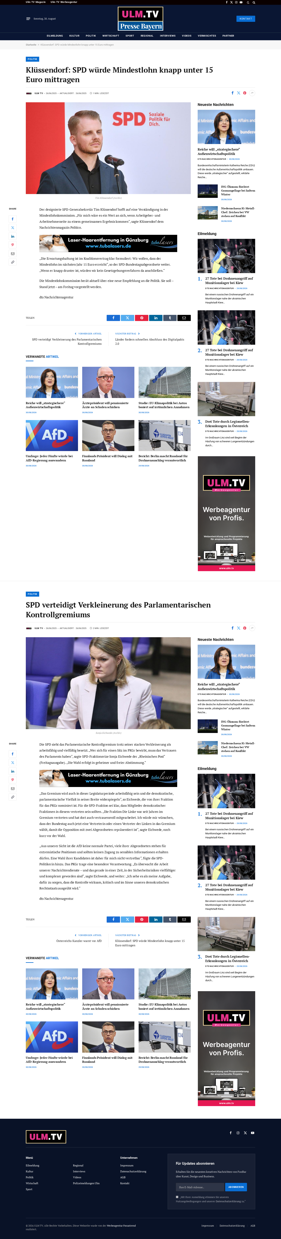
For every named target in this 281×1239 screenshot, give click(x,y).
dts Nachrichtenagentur (212, 159)
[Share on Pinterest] (245, 93)
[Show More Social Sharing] (252, 93)
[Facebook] (13, 219)
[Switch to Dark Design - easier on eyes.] (248, 2)
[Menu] (28, 19)
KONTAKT (246, 18)
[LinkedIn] (13, 236)
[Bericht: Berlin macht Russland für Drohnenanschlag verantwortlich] (165, 435)
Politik (91, 35)
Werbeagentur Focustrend (121, 1225)
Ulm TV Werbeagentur (64, 2)
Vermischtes (207, 35)
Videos (186, 35)
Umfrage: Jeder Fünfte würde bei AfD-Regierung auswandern (49, 458)
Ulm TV (39, 93)
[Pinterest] (13, 244)
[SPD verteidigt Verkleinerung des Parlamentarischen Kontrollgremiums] (108, 683)
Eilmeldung (55, 35)
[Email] (13, 253)
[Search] (253, 2)
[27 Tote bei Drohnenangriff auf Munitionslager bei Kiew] (226, 256)
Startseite (31, 44)
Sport (130, 35)
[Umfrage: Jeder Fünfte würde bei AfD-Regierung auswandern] (52, 435)
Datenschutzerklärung (228, 1201)
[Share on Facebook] (232, 93)
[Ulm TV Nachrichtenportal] (140, 19)
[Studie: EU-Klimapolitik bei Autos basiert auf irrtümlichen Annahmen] (165, 382)
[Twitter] (13, 227)
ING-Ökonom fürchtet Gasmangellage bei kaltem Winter (238, 190)
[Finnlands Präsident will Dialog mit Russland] (108, 435)
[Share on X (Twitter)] (238, 93)
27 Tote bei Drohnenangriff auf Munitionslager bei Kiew (229, 280)
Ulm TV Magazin (36, 2)
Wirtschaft (110, 35)
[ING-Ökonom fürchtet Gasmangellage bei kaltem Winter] (208, 191)
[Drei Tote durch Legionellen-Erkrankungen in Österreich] (226, 399)
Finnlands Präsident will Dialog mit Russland (107, 458)
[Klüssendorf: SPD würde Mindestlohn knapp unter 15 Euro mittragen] (108, 148)
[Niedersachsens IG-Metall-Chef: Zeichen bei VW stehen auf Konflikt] (208, 212)
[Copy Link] (13, 262)
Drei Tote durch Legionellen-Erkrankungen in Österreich (227, 423)
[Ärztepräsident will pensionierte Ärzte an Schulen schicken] (108, 382)
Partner (228, 35)
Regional (147, 35)
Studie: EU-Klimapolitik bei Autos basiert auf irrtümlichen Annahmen (164, 405)
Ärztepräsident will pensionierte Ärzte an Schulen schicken (105, 405)
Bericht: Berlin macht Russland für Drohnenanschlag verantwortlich (163, 458)
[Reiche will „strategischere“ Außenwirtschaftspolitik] (52, 382)
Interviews (168, 35)
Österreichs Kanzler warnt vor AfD (79, 941)
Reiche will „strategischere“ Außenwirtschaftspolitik (45, 405)
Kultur (74, 35)
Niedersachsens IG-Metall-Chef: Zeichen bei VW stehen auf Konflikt (238, 212)
